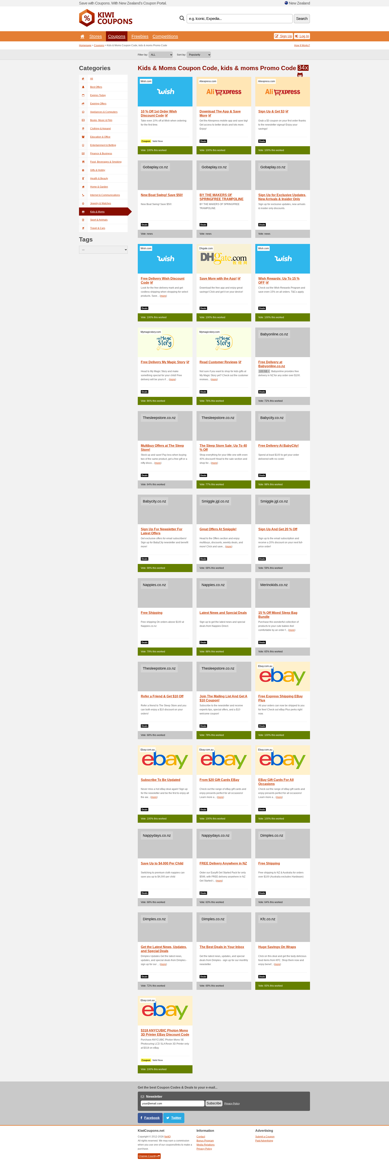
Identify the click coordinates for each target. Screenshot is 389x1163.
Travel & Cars (97, 228)
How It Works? (302, 45)
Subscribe (214, 1103)
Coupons (116, 36)
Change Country (148, 1156)
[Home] (81, 36)
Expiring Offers (98, 103)
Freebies (140, 36)
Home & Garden (99, 186)
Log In (304, 36)
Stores (95, 36)
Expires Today (98, 95)
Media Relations (206, 1144)
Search (302, 18)
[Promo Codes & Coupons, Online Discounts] (105, 26)
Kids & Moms (97, 211)
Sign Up (285, 36)
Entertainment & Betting (103, 145)
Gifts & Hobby (97, 170)
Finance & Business (101, 153)
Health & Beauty (99, 178)
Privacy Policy (232, 1103)
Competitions (165, 36)
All (91, 78)
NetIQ (167, 1136)
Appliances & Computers (104, 112)
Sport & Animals (99, 219)
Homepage (85, 45)
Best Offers (96, 87)
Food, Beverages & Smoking (106, 161)
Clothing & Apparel (100, 128)
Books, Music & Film (101, 120)
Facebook (152, 1118)
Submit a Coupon (265, 1136)
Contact (201, 1136)
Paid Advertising (264, 1140)
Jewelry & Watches (100, 203)
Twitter (176, 1118)
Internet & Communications (105, 195)
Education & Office (100, 136)
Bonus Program (205, 1140)
